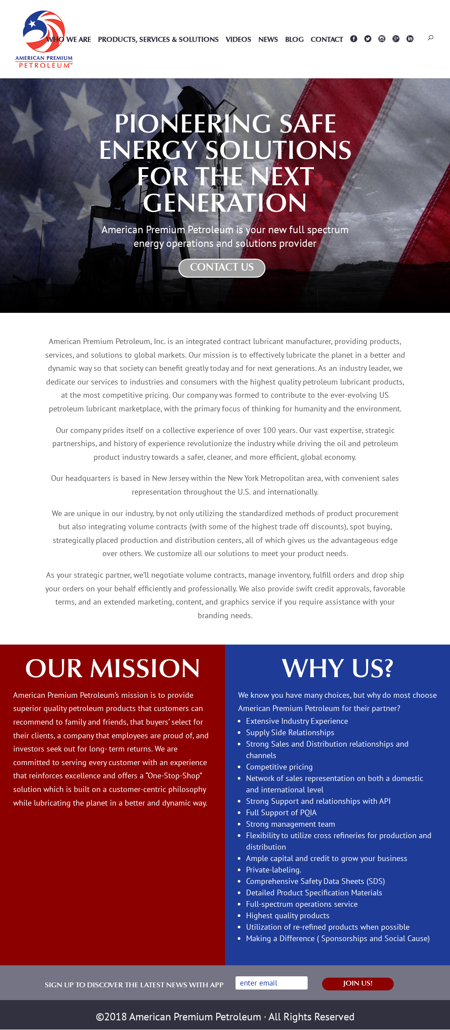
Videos (238, 40)
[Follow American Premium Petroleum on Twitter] (367, 56)
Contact (327, 40)
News (268, 40)
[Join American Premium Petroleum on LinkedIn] (410, 56)
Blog (294, 40)
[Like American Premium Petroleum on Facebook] (353, 56)
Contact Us (222, 268)
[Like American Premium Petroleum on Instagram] (395, 56)
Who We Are (68, 40)
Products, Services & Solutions (158, 40)
